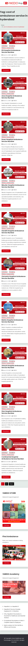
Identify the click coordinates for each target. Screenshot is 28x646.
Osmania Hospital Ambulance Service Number (14, 277)
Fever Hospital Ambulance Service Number (12, 140)
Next (11, 484)
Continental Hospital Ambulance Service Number (13, 458)
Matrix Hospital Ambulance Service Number (12, 321)
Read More (6, 70)
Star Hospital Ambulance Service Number (12, 412)
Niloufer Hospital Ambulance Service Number (13, 186)
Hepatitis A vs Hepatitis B (11, 606)
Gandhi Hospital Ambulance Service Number (13, 232)
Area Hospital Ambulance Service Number (12, 97)
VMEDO (15, 55)
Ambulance (5, 45)
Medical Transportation (8, 47)
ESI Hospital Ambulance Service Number (11, 51)
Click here (6, 525)
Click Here (6, 563)
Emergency (12, 45)
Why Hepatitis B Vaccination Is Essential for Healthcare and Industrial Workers (14, 615)
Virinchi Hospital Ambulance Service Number (13, 367)
